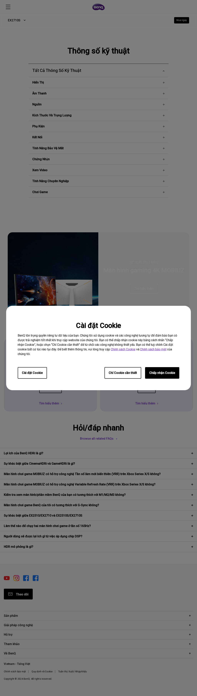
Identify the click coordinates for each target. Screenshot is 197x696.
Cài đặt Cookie (32, 373)
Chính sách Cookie (123, 349)
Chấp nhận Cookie (162, 373)
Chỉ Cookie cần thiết (123, 373)
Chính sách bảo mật (153, 349)
